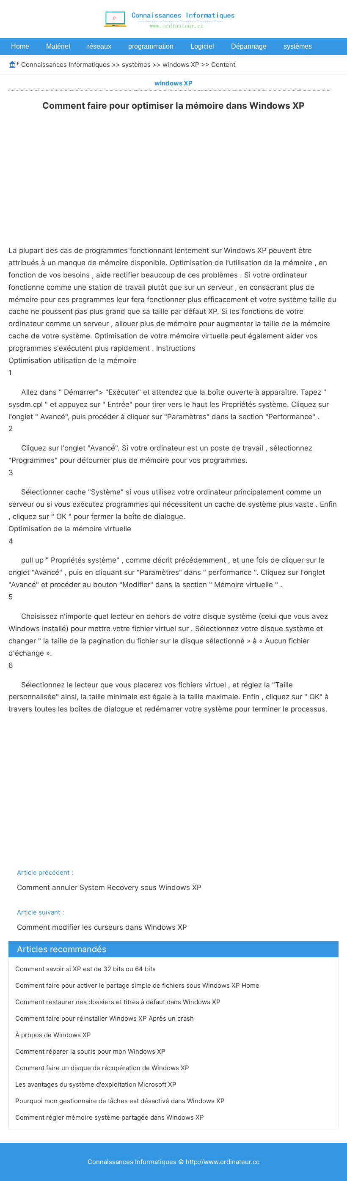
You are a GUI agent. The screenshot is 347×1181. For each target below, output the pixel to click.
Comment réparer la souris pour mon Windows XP (91, 1051)
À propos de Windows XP (54, 1035)
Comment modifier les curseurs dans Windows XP (103, 927)
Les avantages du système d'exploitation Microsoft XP (96, 1084)
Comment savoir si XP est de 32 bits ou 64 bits (86, 969)
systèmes (298, 46)
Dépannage (249, 46)
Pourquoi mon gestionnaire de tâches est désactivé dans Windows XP (120, 1101)
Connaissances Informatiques (65, 64)
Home (20, 46)
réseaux (99, 46)
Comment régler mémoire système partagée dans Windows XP (110, 1117)
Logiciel (202, 46)
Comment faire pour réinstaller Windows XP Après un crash (105, 1018)
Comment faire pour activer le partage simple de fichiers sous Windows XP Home (138, 985)
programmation (151, 46)
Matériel (58, 46)
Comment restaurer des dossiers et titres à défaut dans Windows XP (118, 1002)
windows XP (180, 64)
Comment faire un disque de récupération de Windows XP (103, 1068)
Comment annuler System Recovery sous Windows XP (110, 887)
